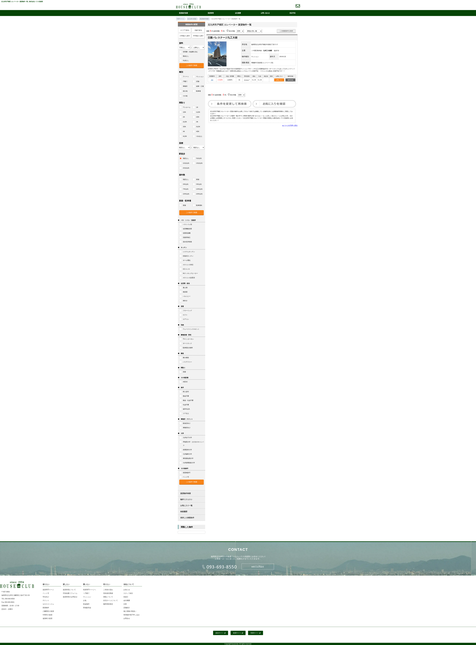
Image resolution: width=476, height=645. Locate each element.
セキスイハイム (48, 604)
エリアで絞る (184, 30)
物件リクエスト (186, 499)
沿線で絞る (198, 30)
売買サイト (255, 633)
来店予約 (293, 13)
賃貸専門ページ (48, 590)
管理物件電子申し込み (131, 615)
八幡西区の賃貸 (48, 611)
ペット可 (46, 593)
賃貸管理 (211, 13)
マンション (87, 597)
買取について (108, 597)
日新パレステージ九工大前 (223, 37)
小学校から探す (185, 36)
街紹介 (125, 597)
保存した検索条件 (187, 518)
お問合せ (126, 618)
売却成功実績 (108, 593)
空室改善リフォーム (70, 593)
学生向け (46, 597)
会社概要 (238, 13)
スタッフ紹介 (128, 593)
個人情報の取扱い (129, 611)
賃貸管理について (69, 590)
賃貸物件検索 (183, 13)
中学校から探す (198, 36)
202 (212, 80)
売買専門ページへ (89, 590)
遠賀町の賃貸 (47, 618)
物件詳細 (290, 80)
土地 (84, 600)
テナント (46, 600)
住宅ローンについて (110, 600)
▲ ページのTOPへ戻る (290, 125)
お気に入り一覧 (186, 505)
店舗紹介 (126, 608)
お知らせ (126, 590)
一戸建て (86, 593)
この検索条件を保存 (286, 31)
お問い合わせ (265, 13)
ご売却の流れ (108, 590)
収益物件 (86, 604)
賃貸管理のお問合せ (70, 597)
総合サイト (220, 633)
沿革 (125, 604)
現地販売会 (87, 608)
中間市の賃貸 (47, 615)
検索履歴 (183, 512)
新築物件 (46, 608)
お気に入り (279, 80)
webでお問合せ (257, 566)
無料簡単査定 (108, 604)
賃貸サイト (237, 633)
